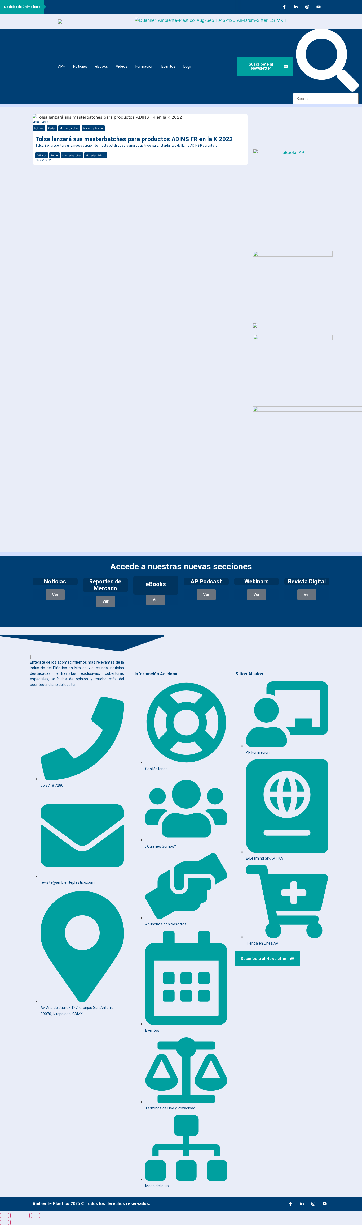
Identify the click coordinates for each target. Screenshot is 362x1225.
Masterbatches (69, 128)
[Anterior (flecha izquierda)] (4, 1222)
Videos (121, 66)
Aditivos (39, 128)
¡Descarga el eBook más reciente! (283, 137)
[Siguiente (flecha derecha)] (14, 1222)
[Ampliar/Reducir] (4, 1215)
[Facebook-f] (284, 7)
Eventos (168, 66)
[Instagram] (307, 7)
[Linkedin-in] (296, 7)
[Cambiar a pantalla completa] (14, 1215)
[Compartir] (25, 1215)
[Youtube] (318, 7)
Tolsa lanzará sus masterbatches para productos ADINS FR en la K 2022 (134, 139)
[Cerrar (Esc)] (35, 1215)
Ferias (52, 128)
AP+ (61, 66)
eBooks (101, 66)
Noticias (80, 66)
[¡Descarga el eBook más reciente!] (263, 123)
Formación (144, 66)
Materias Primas (93, 128)
